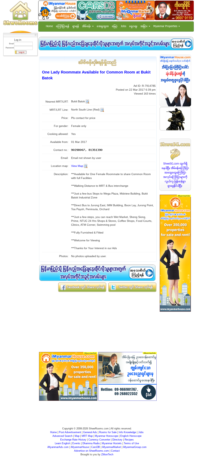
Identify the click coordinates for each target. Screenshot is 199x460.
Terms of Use (131, 443)
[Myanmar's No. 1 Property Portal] (57, 10)
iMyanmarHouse (80, 447)
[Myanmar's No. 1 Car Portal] (96, 10)
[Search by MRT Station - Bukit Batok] (87, 101)
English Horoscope (130, 435)
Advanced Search (62, 435)
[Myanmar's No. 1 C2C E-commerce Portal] (135, 10)
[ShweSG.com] (175, 164)
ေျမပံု (115, 26)
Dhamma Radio (91, 443)
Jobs (123, 26)
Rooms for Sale (108, 432)
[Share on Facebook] (82, 287)
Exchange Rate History (73, 439)
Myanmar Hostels (112, 443)
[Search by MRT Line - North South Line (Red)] (102, 109)
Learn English (62, 443)
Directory (117, 439)
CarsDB (95, 447)
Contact (115, 450)
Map (77, 435)
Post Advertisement (70, 432)
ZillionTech (107, 454)
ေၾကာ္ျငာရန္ (62, 26)
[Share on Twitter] (132, 287)
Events (76, 443)
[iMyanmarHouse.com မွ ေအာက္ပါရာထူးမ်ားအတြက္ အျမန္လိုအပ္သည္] (115, 43)
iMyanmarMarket (111, 447)
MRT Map (87, 435)
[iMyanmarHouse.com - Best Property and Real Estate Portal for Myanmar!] (175, 80)
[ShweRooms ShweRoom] (20, 13)
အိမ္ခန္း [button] (87, 26)
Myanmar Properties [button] (165, 26)
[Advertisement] (19, 116)
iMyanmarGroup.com (135, 447)
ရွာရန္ (75, 26)
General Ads (90, 432)
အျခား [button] (144, 26)
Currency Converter (99, 439)
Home (49, 26)
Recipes (129, 439)
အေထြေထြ (103, 26)
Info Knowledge (127, 432)
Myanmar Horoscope (106, 435)
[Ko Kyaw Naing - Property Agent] (174, 10)
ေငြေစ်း (133, 26)
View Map (77, 165)
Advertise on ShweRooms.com (91, 450)
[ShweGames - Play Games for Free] (175, 118)
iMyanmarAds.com (58, 447)
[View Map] (85, 165)
